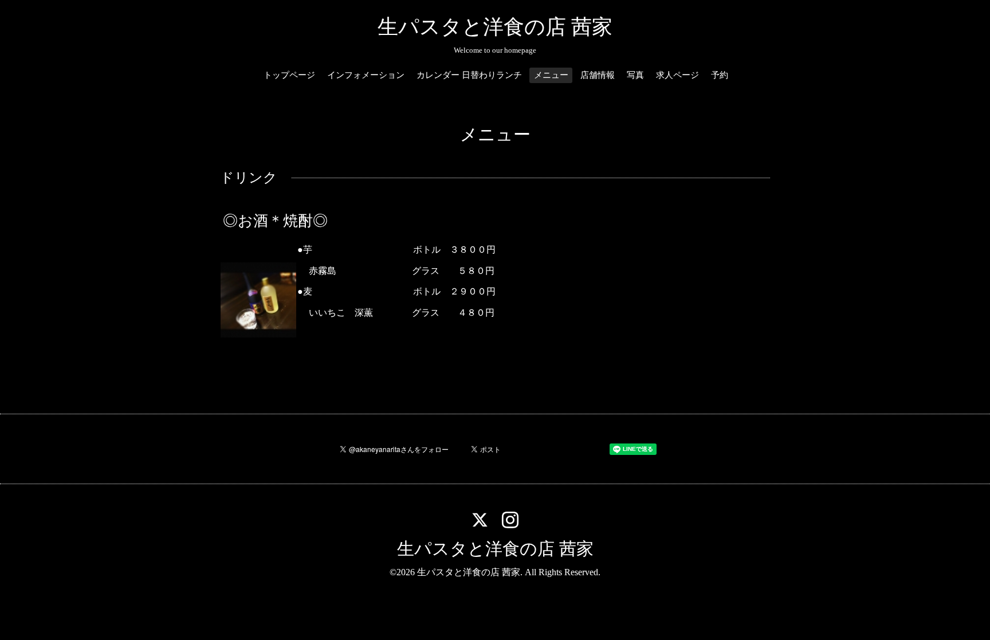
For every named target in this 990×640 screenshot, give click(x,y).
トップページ (289, 75)
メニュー (551, 75)
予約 (719, 75)
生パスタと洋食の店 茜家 (495, 26)
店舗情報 (597, 75)
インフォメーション (365, 75)
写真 (635, 75)
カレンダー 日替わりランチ (469, 75)
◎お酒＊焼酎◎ (275, 221)
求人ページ (677, 75)
